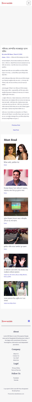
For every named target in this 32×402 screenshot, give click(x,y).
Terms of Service (16, 370)
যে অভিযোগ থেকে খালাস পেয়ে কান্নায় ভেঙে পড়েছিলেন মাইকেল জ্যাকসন (16, 271)
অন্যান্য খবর (6, 274)
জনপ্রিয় (20, 274)
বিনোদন (5, 165)
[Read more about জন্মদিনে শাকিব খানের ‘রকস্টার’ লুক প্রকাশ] (16, 236)
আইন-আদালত (12, 274)
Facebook (16, 378)
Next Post (16, 130)
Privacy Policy (16, 368)
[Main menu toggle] (29, 3)
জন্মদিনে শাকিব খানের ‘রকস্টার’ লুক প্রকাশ (15, 246)
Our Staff (16, 358)
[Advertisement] (16, 23)
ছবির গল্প (17, 274)
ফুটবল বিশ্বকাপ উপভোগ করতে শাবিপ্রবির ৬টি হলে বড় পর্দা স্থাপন (15, 219)
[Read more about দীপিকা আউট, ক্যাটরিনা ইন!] (16, 151)
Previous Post (16, 125)
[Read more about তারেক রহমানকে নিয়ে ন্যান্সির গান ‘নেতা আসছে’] (16, 288)
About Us (16, 353)
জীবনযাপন (25, 274)
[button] (29, 321)
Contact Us (16, 356)
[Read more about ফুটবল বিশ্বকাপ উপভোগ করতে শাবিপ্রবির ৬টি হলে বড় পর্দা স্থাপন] (16, 206)
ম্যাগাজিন (9, 276)
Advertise (16, 360)
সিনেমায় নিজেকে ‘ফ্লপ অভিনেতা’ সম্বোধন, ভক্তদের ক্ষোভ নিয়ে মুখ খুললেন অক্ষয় (16, 189)
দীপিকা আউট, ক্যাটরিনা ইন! (11, 162)
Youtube (16, 380)
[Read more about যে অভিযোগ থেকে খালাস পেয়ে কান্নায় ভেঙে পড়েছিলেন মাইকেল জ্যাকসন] (16, 260)
